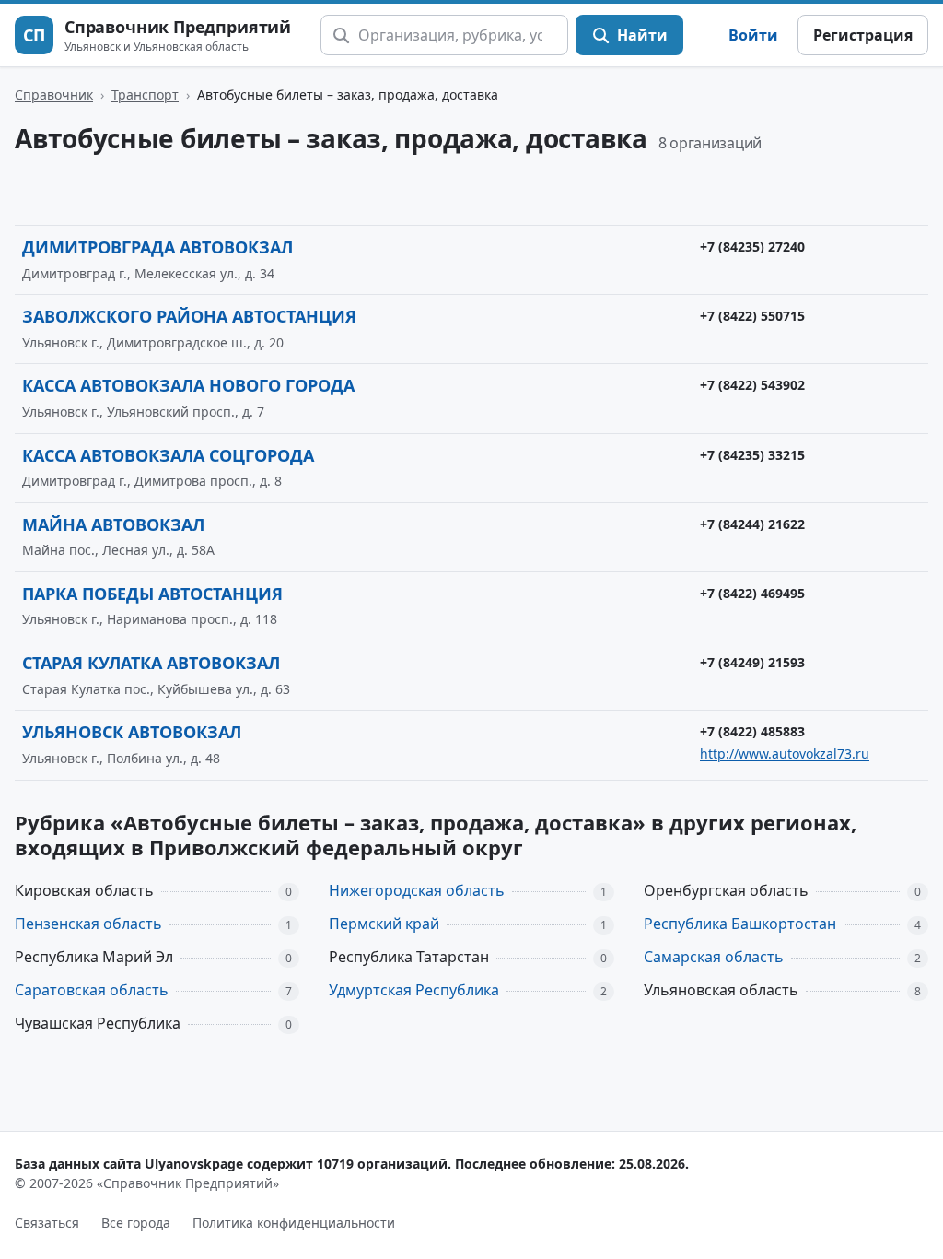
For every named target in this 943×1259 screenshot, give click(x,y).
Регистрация (863, 35)
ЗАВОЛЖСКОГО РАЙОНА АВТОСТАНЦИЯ (189, 316)
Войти (753, 35)
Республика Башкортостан (740, 923)
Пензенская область (88, 923)
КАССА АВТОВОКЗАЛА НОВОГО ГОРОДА (188, 385)
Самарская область (714, 957)
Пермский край (384, 923)
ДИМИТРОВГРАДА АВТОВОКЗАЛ (157, 247)
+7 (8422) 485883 (752, 731)
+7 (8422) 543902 (752, 385)
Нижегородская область (417, 890)
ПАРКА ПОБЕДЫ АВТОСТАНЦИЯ (152, 593)
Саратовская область (92, 990)
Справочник (54, 94)
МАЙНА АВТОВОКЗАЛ (113, 524)
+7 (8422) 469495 (752, 593)
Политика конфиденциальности (293, 1222)
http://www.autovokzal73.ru (784, 753)
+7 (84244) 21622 (752, 524)
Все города (135, 1222)
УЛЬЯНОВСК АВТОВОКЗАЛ (131, 732)
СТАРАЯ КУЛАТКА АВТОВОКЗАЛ (151, 663)
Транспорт (145, 94)
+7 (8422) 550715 (752, 315)
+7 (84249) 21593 (752, 662)
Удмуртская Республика (414, 990)
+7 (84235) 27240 (752, 246)
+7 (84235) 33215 (752, 455)
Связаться (47, 1222)
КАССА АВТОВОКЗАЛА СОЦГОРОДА (168, 455)
